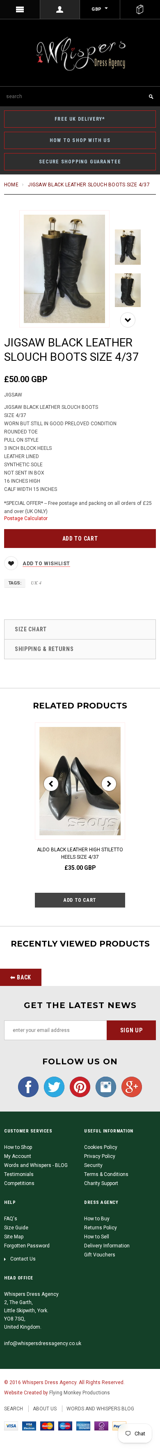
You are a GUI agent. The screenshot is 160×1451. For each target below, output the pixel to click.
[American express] (83, 1425)
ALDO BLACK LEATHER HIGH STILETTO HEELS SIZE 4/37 (80, 853)
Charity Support (101, 1183)
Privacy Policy (99, 1156)
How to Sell (96, 1237)
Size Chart (31, 629)
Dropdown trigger (60, 9)
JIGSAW (13, 395)
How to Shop (18, 1147)
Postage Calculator (26, 518)
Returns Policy (100, 1228)
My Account (17, 1156)
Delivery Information (107, 1246)
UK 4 (36, 582)
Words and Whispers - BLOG (36, 1165)
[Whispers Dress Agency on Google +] (129, 1087)
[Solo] (101, 1425)
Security (93, 1165)
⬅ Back (20, 977)
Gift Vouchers (99, 1255)
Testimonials (19, 1174)
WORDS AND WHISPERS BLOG (100, 1409)
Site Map (13, 1237)
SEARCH (13, 1409)
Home (11, 185)
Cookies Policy (100, 1147)
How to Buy (97, 1219)
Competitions (19, 1183)
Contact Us (23, 1259)
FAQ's (10, 1219)
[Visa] (11, 1425)
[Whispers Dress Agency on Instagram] (103, 1087)
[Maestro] (65, 1425)
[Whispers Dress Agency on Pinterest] (78, 1087)
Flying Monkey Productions (79, 1393)
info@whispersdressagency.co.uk (42, 1343)
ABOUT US (45, 1409)
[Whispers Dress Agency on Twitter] (52, 1087)
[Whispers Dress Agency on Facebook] (28, 1087)
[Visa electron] (29, 1425)
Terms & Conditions (106, 1174)
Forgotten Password (27, 1246)
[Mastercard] (47, 1425)
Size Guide (16, 1228)
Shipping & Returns (44, 649)
